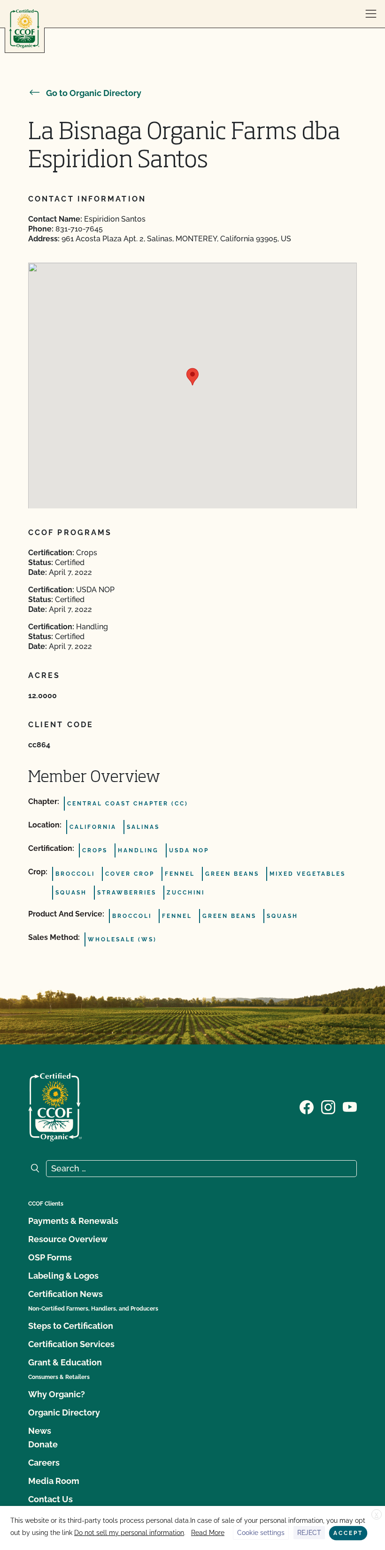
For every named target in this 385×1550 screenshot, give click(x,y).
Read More (207, 1532)
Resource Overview (68, 1239)
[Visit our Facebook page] (307, 1106)
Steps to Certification (70, 1326)
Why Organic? (56, 1394)
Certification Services (71, 1344)
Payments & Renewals (73, 1221)
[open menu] (371, 14)
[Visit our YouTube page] (350, 1106)
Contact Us (50, 1499)
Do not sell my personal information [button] (129, 1532)
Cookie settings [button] (261, 1532)
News (39, 1431)
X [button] (376, 1515)
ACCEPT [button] (348, 1533)
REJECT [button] (309, 1532)
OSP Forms (50, 1257)
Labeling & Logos (63, 1276)
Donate (43, 1444)
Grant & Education (65, 1362)
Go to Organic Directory (93, 93)
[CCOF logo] (24, 29)
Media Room (53, 1481)
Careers (44, 1463)
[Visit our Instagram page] (328, 1106)
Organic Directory (64, 1412)
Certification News (65, 1294)
